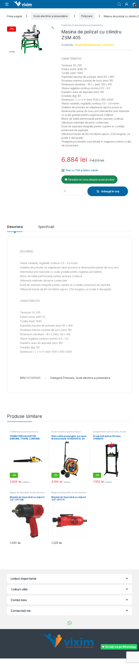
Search (119, 4)
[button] (52, 27)
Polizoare (86, 16)
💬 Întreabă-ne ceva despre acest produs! (89, 179)
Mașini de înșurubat (19, 492)
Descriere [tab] (15, 227)
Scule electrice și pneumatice (50, 16)
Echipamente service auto (106, 431)
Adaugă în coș (110, 191)
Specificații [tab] (46, 227)
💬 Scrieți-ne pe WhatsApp (119, 646)
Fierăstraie (15, 431)
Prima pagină (14, 16)
